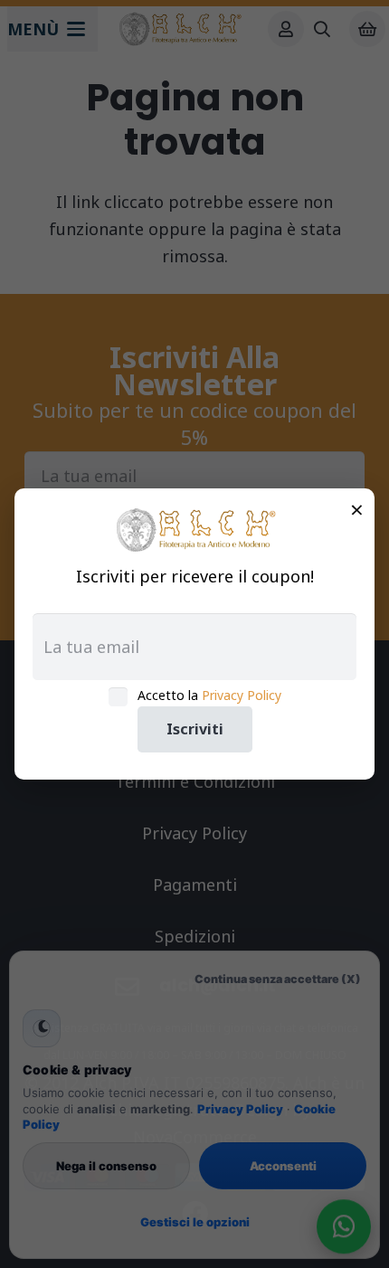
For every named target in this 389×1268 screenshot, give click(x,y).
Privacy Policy (241, 695)
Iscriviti (194, 729)
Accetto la (209, 695)
